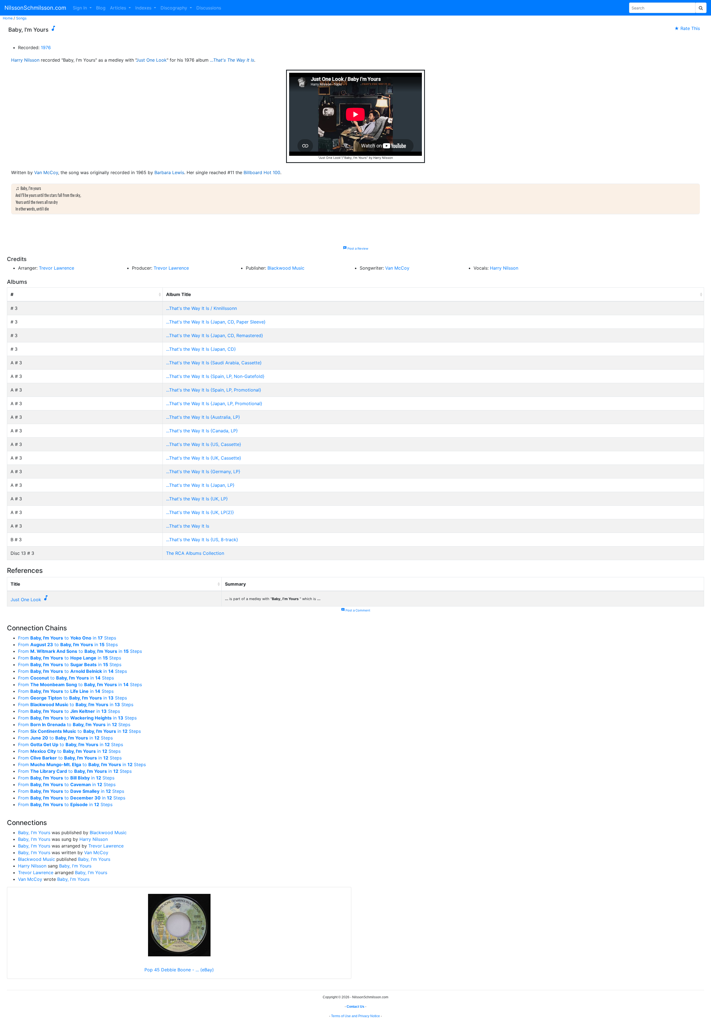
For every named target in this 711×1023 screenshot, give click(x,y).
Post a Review (355, 248)
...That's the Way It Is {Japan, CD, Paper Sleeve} (216, 322)
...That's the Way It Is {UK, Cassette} (203, 458)
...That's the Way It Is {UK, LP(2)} (200, 512)
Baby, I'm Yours (34, 832)
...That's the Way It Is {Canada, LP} (202, 430)
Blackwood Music (285, 268)
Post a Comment (355, 610)
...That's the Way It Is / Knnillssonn (201, 308)
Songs (21, 18)
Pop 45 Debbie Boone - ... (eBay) (179, 969)
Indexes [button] (144, 8)
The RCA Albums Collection (195, 553)
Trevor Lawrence (56, 268)
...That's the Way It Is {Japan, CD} (201, 349)
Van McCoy (46, 172)
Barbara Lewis (169, 172)
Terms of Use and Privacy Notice (355, 1016)
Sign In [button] (80, 8)
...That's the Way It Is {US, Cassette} (203, 444)
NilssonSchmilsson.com (35, 7)
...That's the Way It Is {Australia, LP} (203, 417)
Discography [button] (175, 8)
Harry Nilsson (25, 60)
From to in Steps (67, 638)
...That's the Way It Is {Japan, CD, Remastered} (214, 335)
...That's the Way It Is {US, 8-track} (202, 539)
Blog (101, 8)
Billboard (253, 172)
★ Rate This (687, 28)
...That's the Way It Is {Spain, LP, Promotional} (213, 390)
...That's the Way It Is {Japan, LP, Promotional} (214, 403)
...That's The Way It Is (232, 60)
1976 (46, 47)
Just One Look (151, 60)
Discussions (208, 8)
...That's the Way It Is (187, 526)
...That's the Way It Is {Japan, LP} (200, 485)
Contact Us (355, 1007)
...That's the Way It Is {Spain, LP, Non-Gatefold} (215, 376)
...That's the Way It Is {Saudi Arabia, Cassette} (214, 362)
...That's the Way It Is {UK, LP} (197, 499)
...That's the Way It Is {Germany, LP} (203, 471)
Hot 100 (272, 172)
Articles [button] (118, 8)
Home (7, 18)
